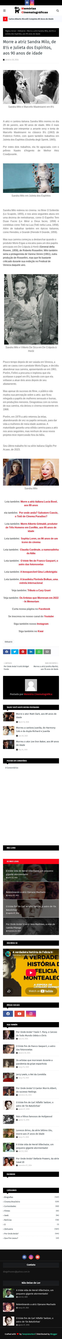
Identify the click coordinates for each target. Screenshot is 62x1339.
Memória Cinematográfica (37, 694)
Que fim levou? (31, 1238)
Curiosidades (31, 1206)
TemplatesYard (28, 1334)
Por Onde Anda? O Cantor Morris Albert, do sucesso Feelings (36, 1090)
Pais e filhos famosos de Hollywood (34, 1116)
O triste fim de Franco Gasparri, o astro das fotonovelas (35, 1048)
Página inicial (10, 31)
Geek (31, 1215)
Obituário (21, 31)
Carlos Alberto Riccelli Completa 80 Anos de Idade (31, 19)
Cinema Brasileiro (31, 1202)
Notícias (31, 1220)
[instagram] (32, 2)
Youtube (49, 616)
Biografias (31, 1197)
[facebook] (27, 2)
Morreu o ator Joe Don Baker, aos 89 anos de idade (37, 743)
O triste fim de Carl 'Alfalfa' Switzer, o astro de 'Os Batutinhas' (31, 908)
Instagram (42, 624)
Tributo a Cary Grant (39, 590)
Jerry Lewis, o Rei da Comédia (31, 1074)
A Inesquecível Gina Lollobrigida (38, 572)
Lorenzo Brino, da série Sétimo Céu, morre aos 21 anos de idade (34, 1132)
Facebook (44, 609)
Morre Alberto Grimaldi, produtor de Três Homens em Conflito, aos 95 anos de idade (31, 527)
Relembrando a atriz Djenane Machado (26, 892)
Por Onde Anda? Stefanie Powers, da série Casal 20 (37, 1160)
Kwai (40, 631)
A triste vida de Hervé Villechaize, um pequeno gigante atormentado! (29, 873)
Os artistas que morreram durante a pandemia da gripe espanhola (34, 1062)
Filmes (31, 1211)
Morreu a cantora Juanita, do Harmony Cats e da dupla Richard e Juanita (35, 729)
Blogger (53, 1334)
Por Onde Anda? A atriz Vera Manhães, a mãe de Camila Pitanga (30, 926)
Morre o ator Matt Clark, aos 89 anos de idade (36, 716)
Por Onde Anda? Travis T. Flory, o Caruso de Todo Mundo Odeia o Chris (36, 1034)
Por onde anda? (31, 1233)
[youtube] (19, 1014)
